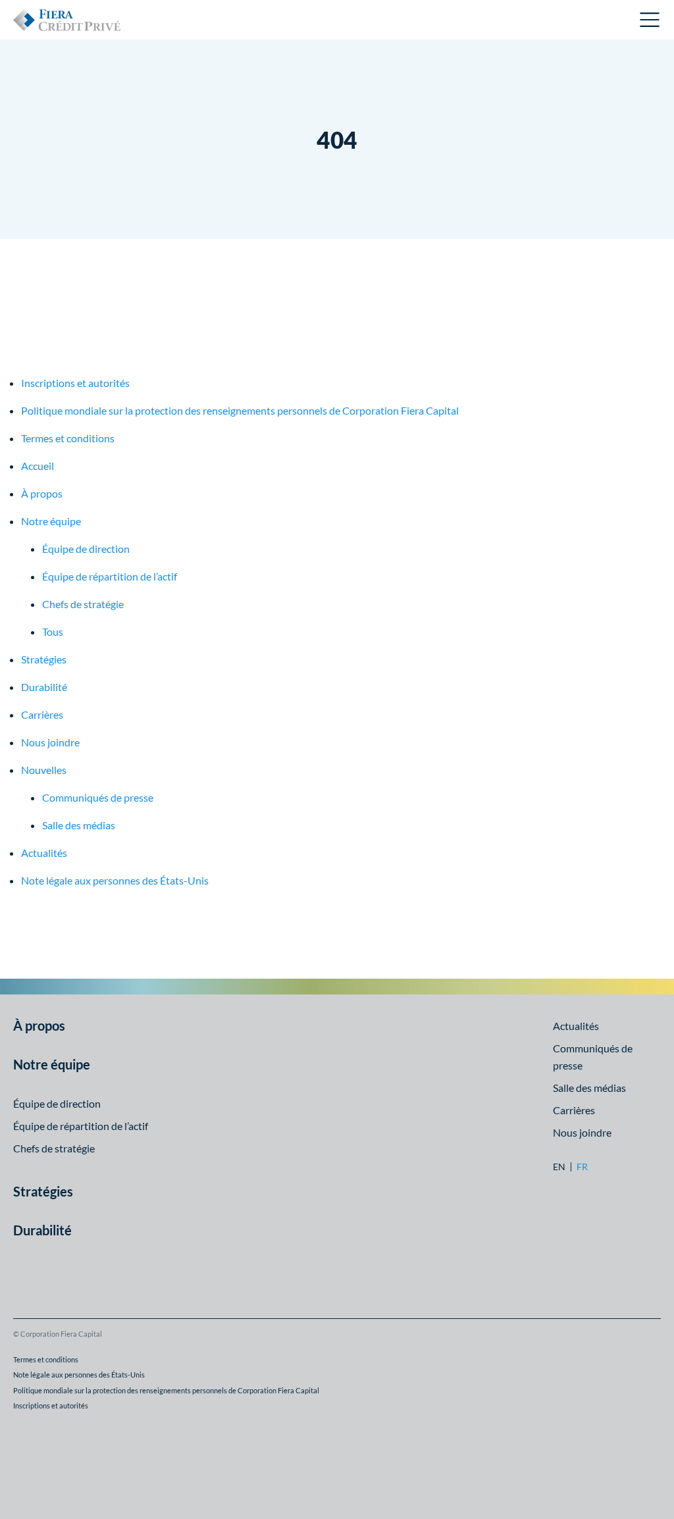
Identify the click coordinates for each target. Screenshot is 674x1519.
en (559, 1166)
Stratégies (43, 659)
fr (582, 1166)
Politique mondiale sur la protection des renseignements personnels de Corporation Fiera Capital (240, 410)
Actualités (44, 852)
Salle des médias (78, 825)
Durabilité (44, 687)
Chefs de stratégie (83, 604)
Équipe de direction (86, 548)
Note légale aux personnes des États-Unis (115, 880)
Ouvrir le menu (650, 20)
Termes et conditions (68, 438)
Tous (52, 631)
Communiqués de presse (97, 797)
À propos (42, 493)
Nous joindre (50, 742)
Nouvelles (43, 769)
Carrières (42, 714)
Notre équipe (51, 521)
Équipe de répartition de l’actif (109, 576)
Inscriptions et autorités (75, 382)
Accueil (37, 465)
